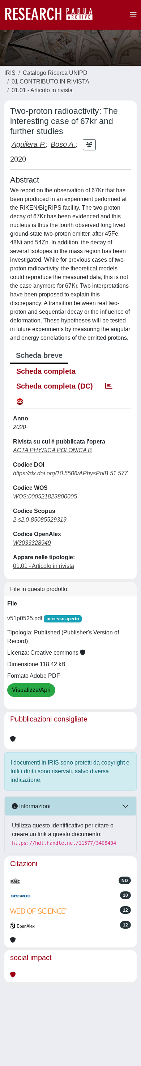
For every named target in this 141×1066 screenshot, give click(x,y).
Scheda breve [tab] (39, 355)
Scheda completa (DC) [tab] (54, 386)
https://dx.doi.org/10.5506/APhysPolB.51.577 (70, 473)
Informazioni (34, 806)
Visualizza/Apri (31, 690)
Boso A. (63, 144)
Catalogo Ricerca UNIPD (55, 73)
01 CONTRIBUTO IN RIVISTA (50, 81)
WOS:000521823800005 (45, 496)
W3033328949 (32, 543)
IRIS (10, 73)
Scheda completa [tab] (46, 371)
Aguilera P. (29, 144)
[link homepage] (52, 14)
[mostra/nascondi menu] (133, 14)
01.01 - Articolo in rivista (42, 90)
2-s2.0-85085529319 (40, 520)
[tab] (109, 386)
